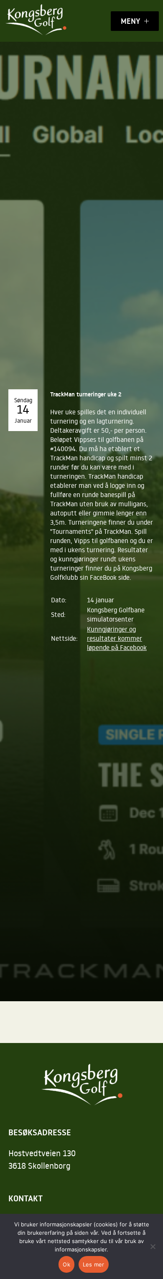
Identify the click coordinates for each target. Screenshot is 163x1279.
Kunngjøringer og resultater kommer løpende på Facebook (117, 638)
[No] (152, 1246)
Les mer (93, 1264)
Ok (66, 1264)
